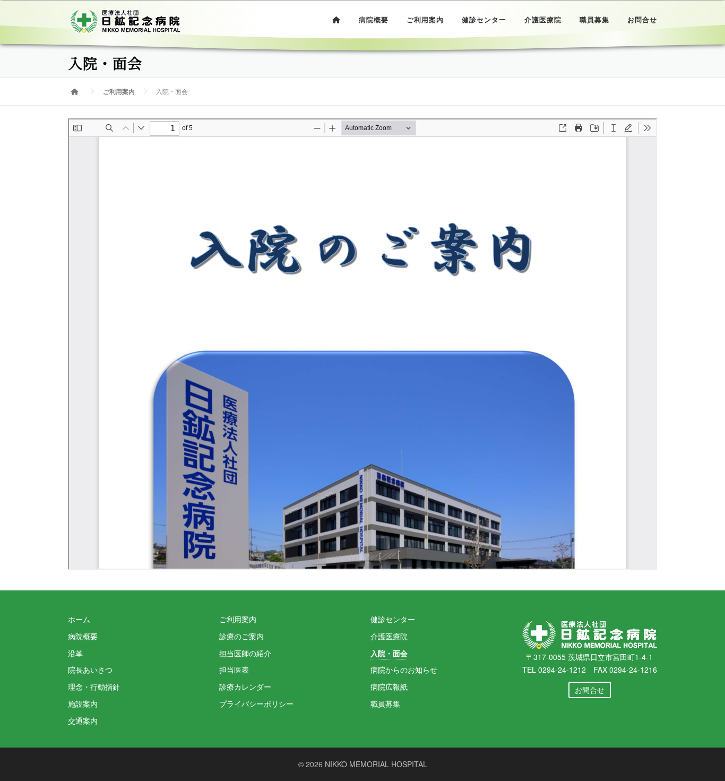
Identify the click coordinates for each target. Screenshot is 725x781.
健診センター (484, 20)
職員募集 (594, 20)
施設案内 (83, 703)
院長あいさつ (90, 669)
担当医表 (234, 669)
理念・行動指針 (94, 686)
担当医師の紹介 (245, 653)
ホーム (79, 619)
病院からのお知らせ (403, 669)
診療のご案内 (241, 636)
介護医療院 (543, 20)
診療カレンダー (245, 686)
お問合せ (642, 20)
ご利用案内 (425, 20)
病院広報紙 (389, 686)
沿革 (75, 653)
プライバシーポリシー (256, 703)
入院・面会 (389, 653)
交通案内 (83, 720)
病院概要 (374, 20)
